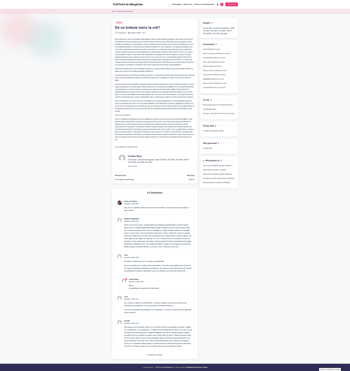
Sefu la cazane (208, 70)
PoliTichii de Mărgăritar (128, 4)
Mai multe (223, 33)
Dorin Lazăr (207, 62)
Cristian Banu (135, 156)
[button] (231, 4)
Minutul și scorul (214, 49)
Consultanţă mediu (209, 109)
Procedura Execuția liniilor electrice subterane (218, 178)
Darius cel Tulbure (130, 201)
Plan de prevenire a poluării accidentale (216, 182)
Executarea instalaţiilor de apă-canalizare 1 (217, 165)
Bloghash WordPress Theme (197, 367)
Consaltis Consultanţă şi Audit (213, 131)
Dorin (205, 49)
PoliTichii (119, 22)
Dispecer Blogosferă (131, 219)
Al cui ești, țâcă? (220, 87)
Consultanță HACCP (225, 105)
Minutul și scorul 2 (224, 53)
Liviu (126, 255)
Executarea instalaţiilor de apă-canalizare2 (217, 174)
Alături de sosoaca (209, 53)
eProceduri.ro (212, 160)
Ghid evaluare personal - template (214, 170)
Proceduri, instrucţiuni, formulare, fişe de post (218, 113)
